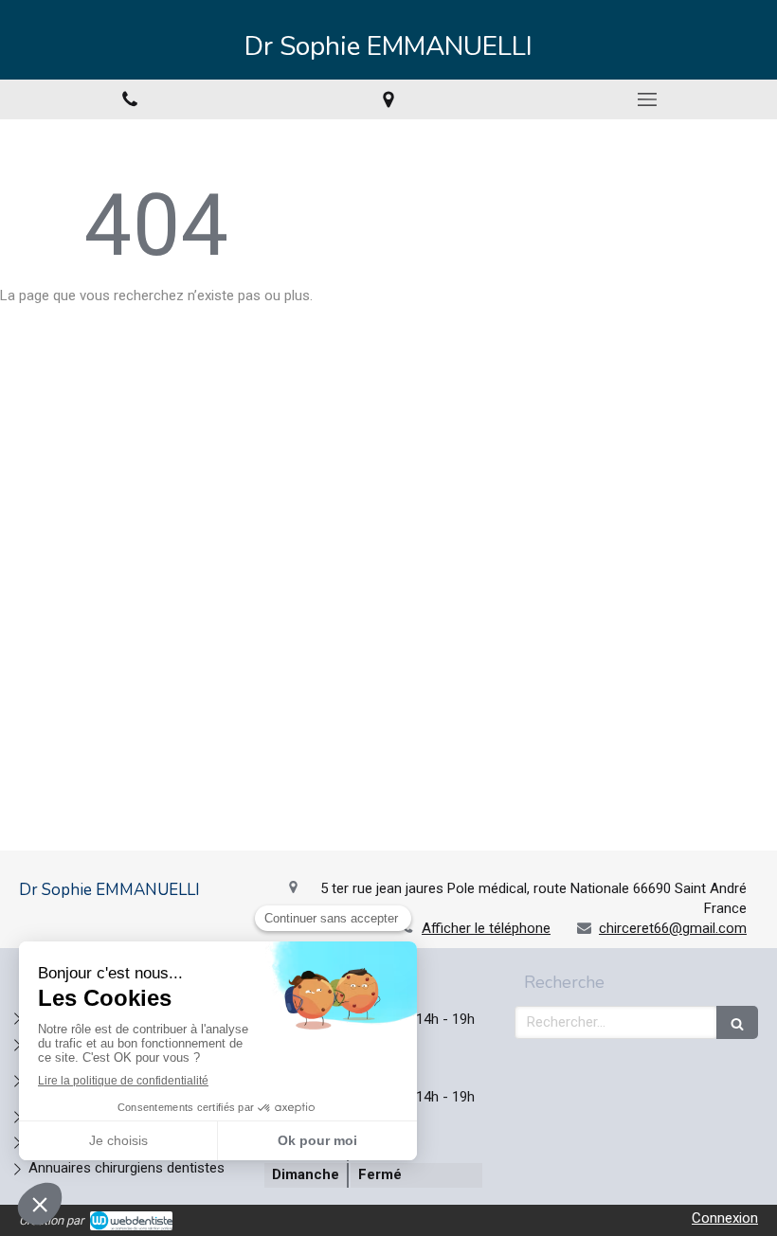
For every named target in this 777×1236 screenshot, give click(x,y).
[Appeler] (129, 99)
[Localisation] (388, 99)
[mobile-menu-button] (647, 99)
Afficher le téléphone (486, 928)
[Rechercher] (737, 1022)
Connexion (725, 1218)
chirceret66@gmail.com (673, 928)
